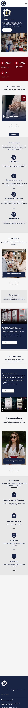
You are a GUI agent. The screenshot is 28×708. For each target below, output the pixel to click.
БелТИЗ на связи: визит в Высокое (12, 102)
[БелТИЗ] (3, 3)
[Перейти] (14, 170)
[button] (11, 126)
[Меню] (26, 3)
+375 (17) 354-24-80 (13, 707)
